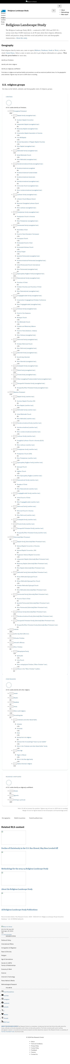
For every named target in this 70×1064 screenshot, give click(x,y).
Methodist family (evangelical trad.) (27, 151)
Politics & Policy (6, 940)
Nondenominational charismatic (26, 177)
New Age (19, 750)
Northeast (44, 50)
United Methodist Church (24, 414)
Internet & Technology (8, 977)
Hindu (15, 706)
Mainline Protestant (19, 392)
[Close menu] (59, 5)
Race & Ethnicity (6, 952)
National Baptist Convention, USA (26, 550)
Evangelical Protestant (20, 111)
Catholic (16, 629)
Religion (3, 955)
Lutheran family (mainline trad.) (26, 436)
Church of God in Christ (23, 598)
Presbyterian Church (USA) (24, 454)
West (56, 50)
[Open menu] (54, 10)
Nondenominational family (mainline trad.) (29, 423)
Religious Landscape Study (18, 10)
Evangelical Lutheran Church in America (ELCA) (30, 440)
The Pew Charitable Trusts (7, 1031)
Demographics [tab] (6, 818)
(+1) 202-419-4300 (6, 934)
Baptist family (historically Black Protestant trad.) (31, 541)
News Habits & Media (8, 980)
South (50, 50)
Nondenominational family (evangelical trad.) (30, 164)
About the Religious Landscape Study (16, 889)
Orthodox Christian (19, 638)
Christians (9, 97)
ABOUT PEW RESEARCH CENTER (9, 1026)
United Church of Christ (23, 497)
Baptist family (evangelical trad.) (26, 115)
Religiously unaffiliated (13, 776)
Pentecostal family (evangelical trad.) (28, 225)
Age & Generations (7, 959)
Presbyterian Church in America (26, 216)
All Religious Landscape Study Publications (19, 909)
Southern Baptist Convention (25, 120)
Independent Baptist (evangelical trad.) (28, 124)
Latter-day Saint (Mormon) (21, 634)
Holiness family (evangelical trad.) (27, 309)
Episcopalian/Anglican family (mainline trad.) (30, 462)
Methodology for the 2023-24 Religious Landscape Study (24, 868)
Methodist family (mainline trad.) (26, 410)
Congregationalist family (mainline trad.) (28, 493)
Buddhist (16, 702)
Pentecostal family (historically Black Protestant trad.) (32, 594)
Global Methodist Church (24, 155)
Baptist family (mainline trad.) (25, 396)
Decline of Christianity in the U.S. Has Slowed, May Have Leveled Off (29, 848)
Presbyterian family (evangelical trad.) (28, 212)
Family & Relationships (8, 965)
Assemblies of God (22, 230)
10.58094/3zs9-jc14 (17, 919)
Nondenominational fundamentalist (27, 172)
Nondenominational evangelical (26, 168)
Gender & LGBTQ (6, 963)
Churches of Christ (22, 282)
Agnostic (16, 795)
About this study (21, 38)
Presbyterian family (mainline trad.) (27, 449)
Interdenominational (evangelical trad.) (28, 181)
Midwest (37, 50)
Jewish (16, 693)
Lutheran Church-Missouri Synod (26, 199)
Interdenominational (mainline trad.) (27, 427)
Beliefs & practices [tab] (19, 818)
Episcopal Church (22, 467)
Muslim (16, 698)
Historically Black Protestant (22, 537)
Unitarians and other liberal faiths (27, 720)
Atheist (16, 791)
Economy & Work (6, 969)
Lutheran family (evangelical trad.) (27, 194)
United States (10, 53)
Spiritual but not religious (24, 737)
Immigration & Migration (8, 948)
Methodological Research (9, 984)
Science (3, 973)
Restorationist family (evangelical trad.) (28, 278)
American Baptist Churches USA (26, 401)
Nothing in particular (19, 800)
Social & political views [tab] (35, 818)
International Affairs (7, 944)
